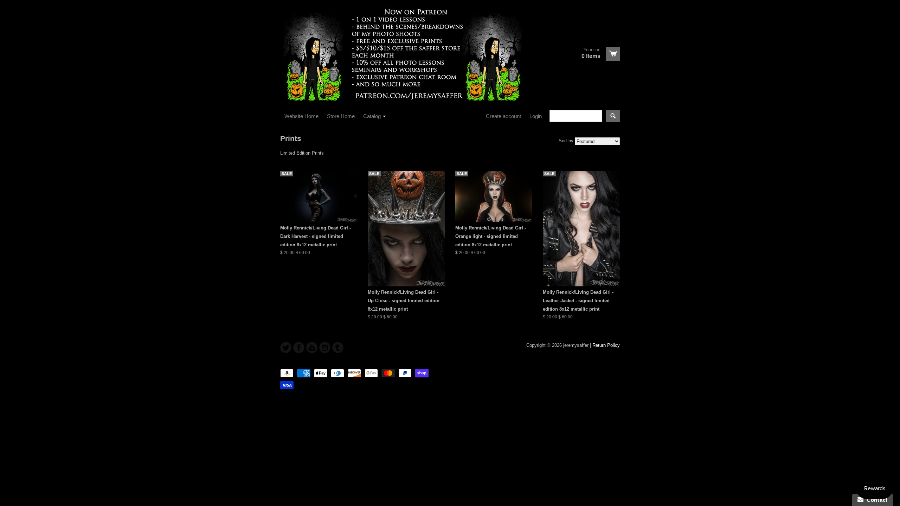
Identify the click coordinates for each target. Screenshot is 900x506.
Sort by (566, 140)
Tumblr (337, 347)
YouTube (311, 347)
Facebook (298, 347)
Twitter (285, 347)
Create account (503, 116)
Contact (875, 500)
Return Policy (606, 345)
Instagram (324, 347)
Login (535, 116)
